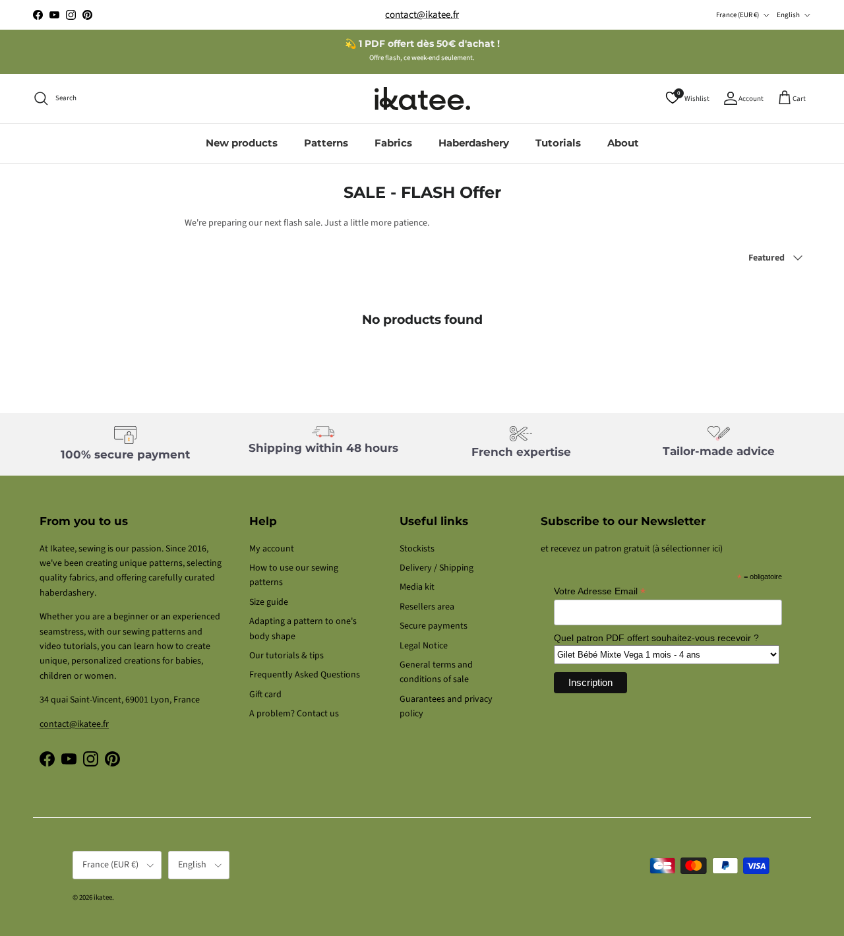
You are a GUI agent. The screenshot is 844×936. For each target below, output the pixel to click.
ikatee (103, 897)
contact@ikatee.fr (422, 15)
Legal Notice (424, 645)
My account (271, 548)
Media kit (417, 587)
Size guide (268, 602)
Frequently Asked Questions (304, 674)
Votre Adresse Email (600, 591)
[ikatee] (422, 98)
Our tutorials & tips (286, 655)
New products (242, 143)
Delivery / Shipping (436, 568)
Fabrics (393, 143)
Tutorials (558, 143)
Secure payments (433, 626)
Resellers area (427, 606)
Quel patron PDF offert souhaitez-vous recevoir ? (656, 638)
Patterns (326, 143)
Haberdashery (473, 143)
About (623, 143)
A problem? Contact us (294, 713)
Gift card (265, 694)
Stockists (417, 548)
